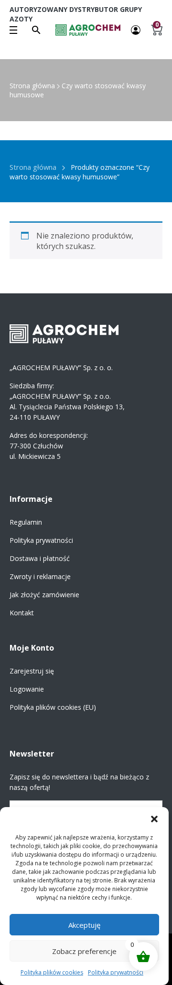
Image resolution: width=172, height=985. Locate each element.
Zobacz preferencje (84, 951)
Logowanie (27, 689)
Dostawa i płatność (40, 558)
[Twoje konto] (135, 29)
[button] (154, 819)
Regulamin (26, 522)
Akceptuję (84, 925)
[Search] (36, 30)
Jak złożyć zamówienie (44, 594)
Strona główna (32, 85)
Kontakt (22, 612)
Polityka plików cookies (52, 972)
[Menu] (13, 30)
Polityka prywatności (115, 972)
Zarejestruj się (32, 670)
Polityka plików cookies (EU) (53, 707)
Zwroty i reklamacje (40, 576)
